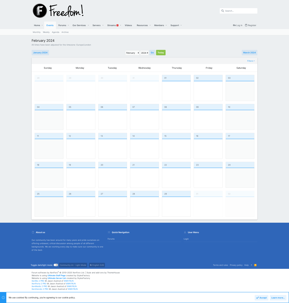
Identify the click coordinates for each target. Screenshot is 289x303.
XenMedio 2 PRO (39, 286)
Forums (111, 239)
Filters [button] (250, 61)
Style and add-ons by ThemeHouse (103, 272)
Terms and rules (220, 265)
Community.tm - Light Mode (73, 265)
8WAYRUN (69, 281)
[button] (42, 25)
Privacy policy (236, 265)
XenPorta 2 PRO (39, 283)
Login (186, 239)
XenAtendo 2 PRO (40, 289)
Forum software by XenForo (58, 272)
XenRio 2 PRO (38, 281)
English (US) (98, 265)
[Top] (251, 265)
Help (246, 265)
